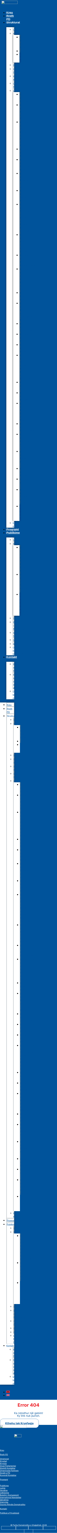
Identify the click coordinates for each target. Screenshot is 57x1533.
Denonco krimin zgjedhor (17, 694)
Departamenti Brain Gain (27, 296)
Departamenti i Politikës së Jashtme (27, 180)
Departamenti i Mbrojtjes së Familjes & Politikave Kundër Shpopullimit (27, 217)
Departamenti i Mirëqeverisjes (27, 427)
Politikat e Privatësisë (9, 1513)
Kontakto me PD (17, 667)
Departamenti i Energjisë (27, 396)
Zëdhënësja (26, 51)
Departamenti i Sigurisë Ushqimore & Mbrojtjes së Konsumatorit (27, 133)
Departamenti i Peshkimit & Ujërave (27, 111)
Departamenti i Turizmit (27, 482)
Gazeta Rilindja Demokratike (19, 650)
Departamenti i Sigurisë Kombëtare (27, 195)
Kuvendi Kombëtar (17, 525)
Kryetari (3, 1461)
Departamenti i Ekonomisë (27, 337)
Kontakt (11, 657)
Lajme (2, 1488)
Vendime (4, 1490)
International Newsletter (19, 634)
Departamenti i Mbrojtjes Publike (27, 164)
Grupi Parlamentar (19, 71)
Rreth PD (10, 17)
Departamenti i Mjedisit (27, 471)
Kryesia (3, 1463)
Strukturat (4, 1459)
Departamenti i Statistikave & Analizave (27, 496)
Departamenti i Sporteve (27, 385)
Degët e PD (5, 1473)
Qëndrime (4, 1500)
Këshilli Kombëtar (18, 78)
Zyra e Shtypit (22, 57)
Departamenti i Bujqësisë (27, 97)
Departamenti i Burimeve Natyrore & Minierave (27, 411)
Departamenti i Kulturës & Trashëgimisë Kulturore (27, 311)
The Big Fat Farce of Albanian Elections (23, 604)
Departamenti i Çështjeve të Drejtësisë (26, 513)
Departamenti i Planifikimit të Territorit (27, 458)
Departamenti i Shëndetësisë (27, 327)
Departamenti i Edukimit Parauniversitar (27, 260)
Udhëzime (4, 1493)
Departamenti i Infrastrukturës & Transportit (27, 441)
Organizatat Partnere (19, 85)
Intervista (4, 1502)
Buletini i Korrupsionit (19, 625)
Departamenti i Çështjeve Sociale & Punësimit (27, 243)
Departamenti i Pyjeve (27, 152)
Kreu (9, 12)
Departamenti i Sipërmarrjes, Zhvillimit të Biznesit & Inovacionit (27, 367)
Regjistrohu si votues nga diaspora (19, 681)
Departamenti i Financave (27, 348)
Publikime (13, 532)
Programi (12, 529)
